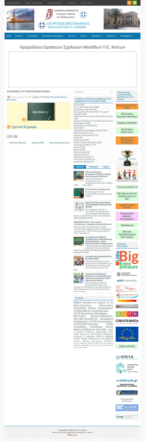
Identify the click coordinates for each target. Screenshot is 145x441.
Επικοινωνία (32, 36)
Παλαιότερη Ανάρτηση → (60, 143)
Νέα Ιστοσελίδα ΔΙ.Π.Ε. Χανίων (127, 106)
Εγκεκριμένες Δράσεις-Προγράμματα (127, 216)
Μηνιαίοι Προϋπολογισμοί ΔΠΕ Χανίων (127, 234)
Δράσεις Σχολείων (81, 341)
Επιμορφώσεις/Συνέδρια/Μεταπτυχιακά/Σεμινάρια (93, 309)
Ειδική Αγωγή (79, 140)
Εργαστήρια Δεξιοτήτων (127, 130)
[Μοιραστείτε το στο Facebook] (16, 136)
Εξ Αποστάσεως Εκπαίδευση (86, 142)
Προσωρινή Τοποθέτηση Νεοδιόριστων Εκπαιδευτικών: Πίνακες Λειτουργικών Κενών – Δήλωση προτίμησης (98, 277)
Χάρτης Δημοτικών (14, 3)
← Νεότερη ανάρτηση (17, 143)
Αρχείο (106, 167)
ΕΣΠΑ (84, 36)
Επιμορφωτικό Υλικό (89, 345)
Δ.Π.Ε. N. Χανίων (80, 430)
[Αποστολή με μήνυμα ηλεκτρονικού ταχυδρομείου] (8, 136)
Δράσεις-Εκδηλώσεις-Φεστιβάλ (90, 329)
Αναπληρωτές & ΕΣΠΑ (83, 125)
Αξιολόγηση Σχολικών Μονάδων (127, 115)
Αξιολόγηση (83, 347)
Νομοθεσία (97, 36)
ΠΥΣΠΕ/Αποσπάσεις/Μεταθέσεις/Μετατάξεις (93, 116)
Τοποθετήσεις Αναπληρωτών (97, 189)
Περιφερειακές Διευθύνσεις (127, 400)
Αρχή (9, 36)
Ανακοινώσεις (106, 305)
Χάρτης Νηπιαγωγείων (34, 3)
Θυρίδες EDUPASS (127, 123)
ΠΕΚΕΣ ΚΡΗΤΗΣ (127, 346)
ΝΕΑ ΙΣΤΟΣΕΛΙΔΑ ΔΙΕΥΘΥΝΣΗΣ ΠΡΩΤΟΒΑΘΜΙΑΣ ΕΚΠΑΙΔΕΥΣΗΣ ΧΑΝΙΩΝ (98, 205)
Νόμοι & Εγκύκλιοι (81, 133)
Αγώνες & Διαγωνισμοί (83, 135)
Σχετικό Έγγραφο (24, 127)
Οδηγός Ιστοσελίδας (55, 3)
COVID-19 (111, 36)
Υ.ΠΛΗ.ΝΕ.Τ (71, 3)
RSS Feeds (74, 435)
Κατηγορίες (93, 167)
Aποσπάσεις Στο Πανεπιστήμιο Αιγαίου (28, 91)
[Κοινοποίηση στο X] (13, 136)
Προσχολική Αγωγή (82, 157)
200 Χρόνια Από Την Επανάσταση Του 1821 (127, 196)
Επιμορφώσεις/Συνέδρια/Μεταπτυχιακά (93, 323)
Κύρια (37, 97)
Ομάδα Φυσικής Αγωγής (127, 206)
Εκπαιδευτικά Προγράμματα (100, 338)
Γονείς (76, 137)
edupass (76, 347)
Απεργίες (91, 343)
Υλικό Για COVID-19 (127, 187)
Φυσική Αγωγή (86, 3)
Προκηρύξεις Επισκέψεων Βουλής (88, 130)
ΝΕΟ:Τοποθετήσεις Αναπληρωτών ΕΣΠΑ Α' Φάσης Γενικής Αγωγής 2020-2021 (98, 174)
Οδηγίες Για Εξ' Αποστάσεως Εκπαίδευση (127, 140)
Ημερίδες (83, 343)
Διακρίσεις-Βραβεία (82, 162)
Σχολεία (19, 36)
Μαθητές (98, 343)
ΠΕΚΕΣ (76, 128)
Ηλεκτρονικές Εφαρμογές (53, 36)
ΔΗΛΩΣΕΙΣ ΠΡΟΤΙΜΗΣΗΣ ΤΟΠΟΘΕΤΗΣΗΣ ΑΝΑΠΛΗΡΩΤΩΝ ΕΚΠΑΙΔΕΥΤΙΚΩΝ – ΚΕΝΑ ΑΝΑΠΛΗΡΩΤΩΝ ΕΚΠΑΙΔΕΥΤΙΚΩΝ (99, 240)
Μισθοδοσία (127, 225)
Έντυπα (73, 36)
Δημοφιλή (80, 167)
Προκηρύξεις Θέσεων (83, 109)
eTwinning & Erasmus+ (83, 145)
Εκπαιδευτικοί (89, 302)
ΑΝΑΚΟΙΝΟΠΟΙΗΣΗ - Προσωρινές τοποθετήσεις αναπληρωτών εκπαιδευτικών (93, 223)
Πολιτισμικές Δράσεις (83, 159)
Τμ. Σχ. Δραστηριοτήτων (84, 107)
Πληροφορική (126, 36)
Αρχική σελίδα (38, 143)
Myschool (78, 150)
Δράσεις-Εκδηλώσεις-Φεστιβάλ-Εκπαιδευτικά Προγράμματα (93, 317)
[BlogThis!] (10, 136)
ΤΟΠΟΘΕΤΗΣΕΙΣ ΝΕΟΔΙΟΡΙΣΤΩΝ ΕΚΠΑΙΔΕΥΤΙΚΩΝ (98, 258)
